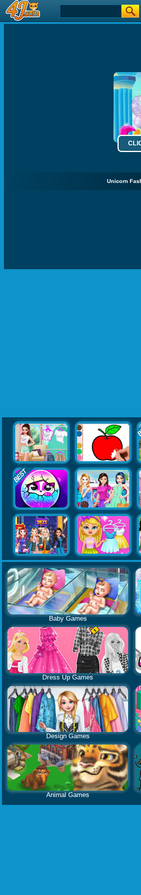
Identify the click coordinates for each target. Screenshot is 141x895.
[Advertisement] (70, 343)
